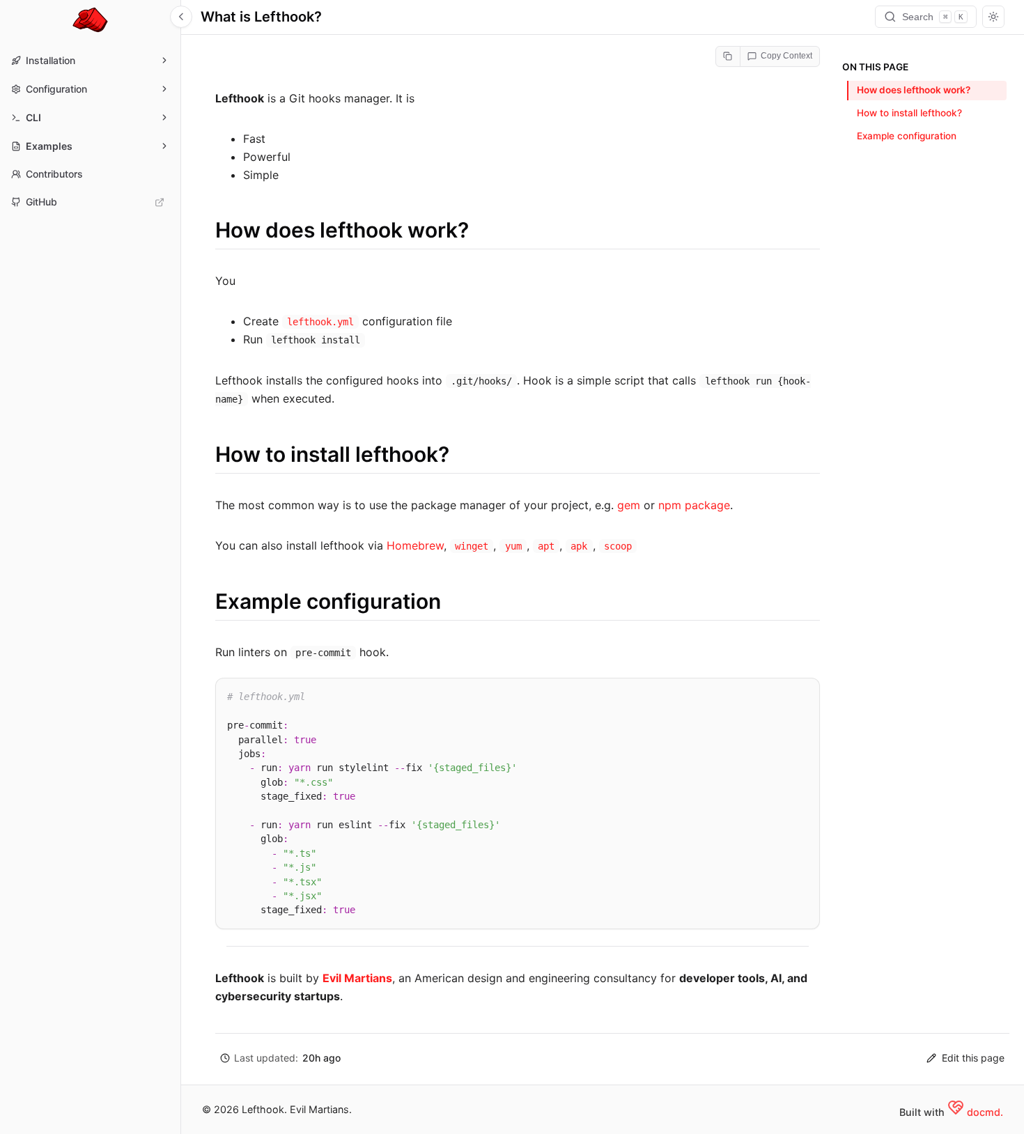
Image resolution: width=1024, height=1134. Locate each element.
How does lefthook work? (913, 89)
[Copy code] (803, 693)
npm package (694, 505)
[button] (280, 1058)
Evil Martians (357, 978)
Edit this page (973, 1058)
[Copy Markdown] (728, 56)
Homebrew (415, 545)
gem (628, 505)
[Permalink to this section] (201, 230)
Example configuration (906, 135)
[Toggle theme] (993, 17)
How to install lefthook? (909, 112)
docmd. (985, 1112)
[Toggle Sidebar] (181, 17)
